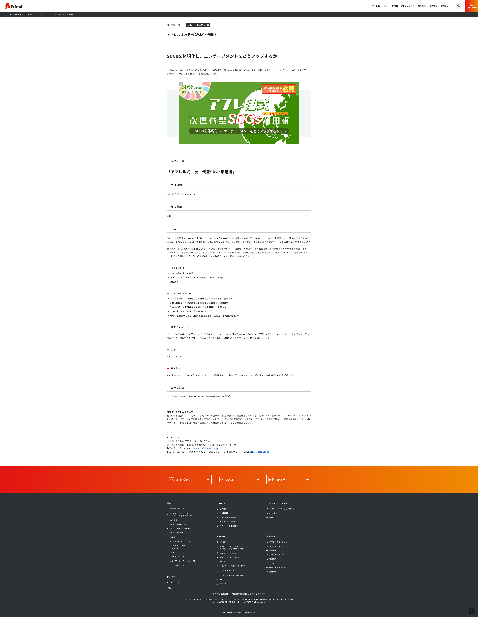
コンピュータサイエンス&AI (181, 514)
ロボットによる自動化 (229, 526)
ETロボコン (274, 513)
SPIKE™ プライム (177, 509)
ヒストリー (273, 563)
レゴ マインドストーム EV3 (182, 561)
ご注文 (170, 588)
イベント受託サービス (229, 521)
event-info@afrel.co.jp (206, 448)
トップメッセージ (276, 555)
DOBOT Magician (178, 524)
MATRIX (173, 520)
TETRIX (224, 584)
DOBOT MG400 (176, 533)
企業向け (223, 509)
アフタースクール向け (229, 517)
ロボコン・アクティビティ (402, 6)
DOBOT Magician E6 (180, 528)
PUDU (172, 537)
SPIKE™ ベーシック (178, 557)
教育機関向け (225, 513)
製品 (386, 6)
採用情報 (273, 572)
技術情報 (422, 6)
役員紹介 (273, 559)
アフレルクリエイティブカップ (282, 509)
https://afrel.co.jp (259, 451)
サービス (221, 503)
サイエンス (179, 546)
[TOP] (6, 14)
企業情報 (433, 6)
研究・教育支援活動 (277, 567)
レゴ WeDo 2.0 (177, 566)
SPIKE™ (223, 542)
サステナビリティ (276, 546)
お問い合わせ (472, 8)
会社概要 (273, 550)
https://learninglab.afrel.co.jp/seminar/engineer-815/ (200, 396)
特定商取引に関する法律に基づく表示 (248, 593)
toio (172, 552)
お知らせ (445, 6)
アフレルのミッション (278, 542)
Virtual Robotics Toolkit (181, 541)
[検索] (459, 6)
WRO (271, 517)
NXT (221, 579)
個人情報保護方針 (220, 593)
